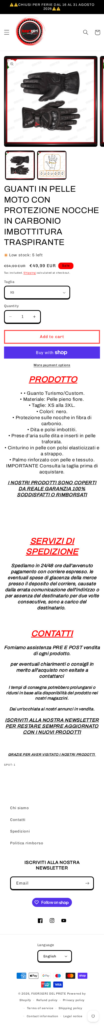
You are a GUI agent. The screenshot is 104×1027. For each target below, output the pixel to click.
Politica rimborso (26, 843)
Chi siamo (19, 808)
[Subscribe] (87, 883)
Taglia (9, 282)
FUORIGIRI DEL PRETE (49, 993)
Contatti (17, 819)
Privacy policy (74, 1000)
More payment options (52, 365)
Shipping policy (70, 1008)
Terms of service (40, 1008)
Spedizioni (20, 831)
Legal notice (73, 1016)
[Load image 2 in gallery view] (51, 165)
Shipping (29, 272)
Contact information (42, 1016)
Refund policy (47, 1000)
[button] (6, 32)
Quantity (11, 306)
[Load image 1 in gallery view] (20, 165)
